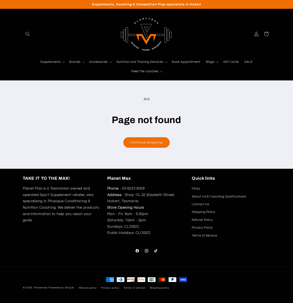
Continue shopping (146, 142)
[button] (28, 34)
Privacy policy (110, 288)
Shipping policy (159, 288)
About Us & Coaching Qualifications (219, 196)
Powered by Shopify (61, 287)
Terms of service (134, 288)
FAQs (196, 188)
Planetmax (41, 287)
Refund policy (88, 288)
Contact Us (200, 204)
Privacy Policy (202, 227)
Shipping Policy (203, 212)
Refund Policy (202, 220)
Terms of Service (204, 235)
